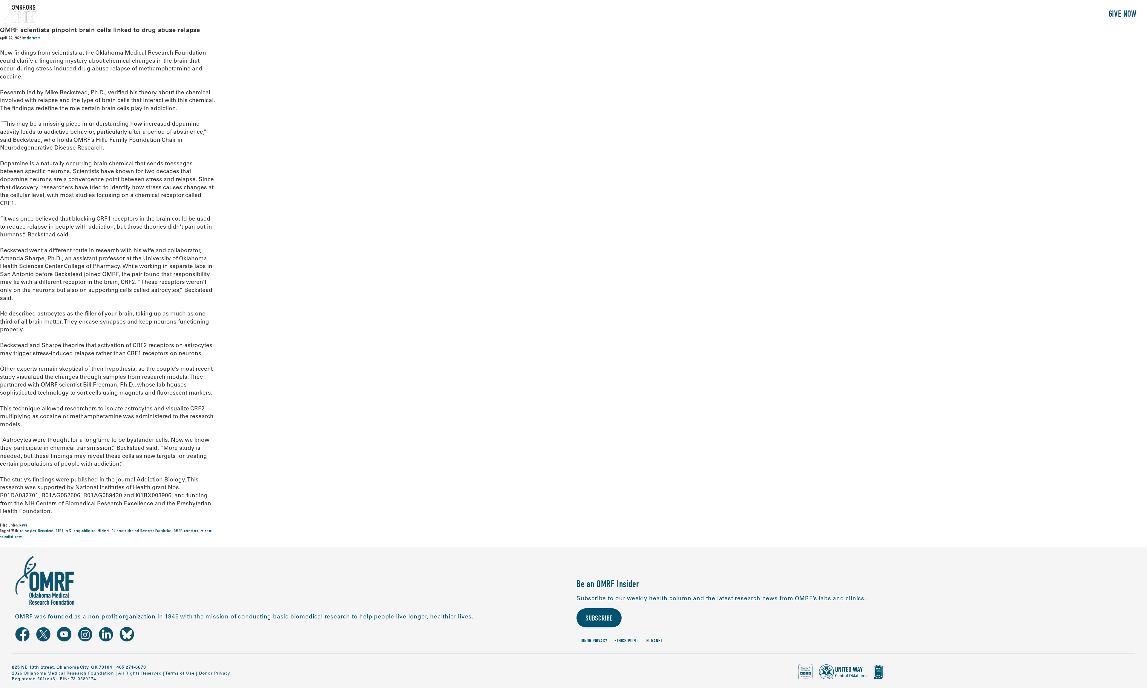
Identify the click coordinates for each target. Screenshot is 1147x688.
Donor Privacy (593, 641)
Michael (104, 531)
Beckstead (45, 531)
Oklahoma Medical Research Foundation (141, 531)
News (23, 526)
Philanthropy (1076, 14)
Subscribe (599, 619)
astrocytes (28, 531)
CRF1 (59, 531)
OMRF (178, 531)
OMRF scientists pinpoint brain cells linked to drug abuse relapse (100, 29)
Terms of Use (180, 673)
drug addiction (84, 531)
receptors (191, 531)
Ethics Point (626, 641)
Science (1002, 14)
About (973, 14)
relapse (206, 531)
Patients (1034, 14)
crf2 (69, 531)
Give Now (1122, 14)
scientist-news (11, 537)
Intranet (654, 641)
